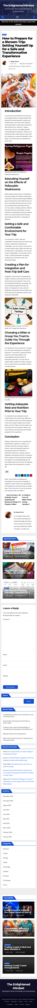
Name (5, 654)
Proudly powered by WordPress (10, 999)
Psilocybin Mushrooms (15, 66)
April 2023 (6, 823)
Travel (4, 34)
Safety (23, 66)
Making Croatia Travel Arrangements (14, 734)
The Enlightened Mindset (18, 5)
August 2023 (7, 805)
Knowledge (6, 867)
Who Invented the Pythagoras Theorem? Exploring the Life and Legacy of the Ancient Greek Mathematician (18, 781)
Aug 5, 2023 (9, 952)
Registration (15, 488)
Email (5, 665)
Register (28, 1004)
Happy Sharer (15, 61)
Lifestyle (5, 871)
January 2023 (7, 837)
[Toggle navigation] (17, 17)
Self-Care (28, 66)
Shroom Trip (12, 68)
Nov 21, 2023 (9, 934)
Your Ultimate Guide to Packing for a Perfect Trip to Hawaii (17, 573)
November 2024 (8, 796)
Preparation (29, 63)
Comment (6, 619)
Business (6, 849)
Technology (6, 880)
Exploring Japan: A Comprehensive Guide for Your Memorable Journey (17, 553)
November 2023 (8, 801)
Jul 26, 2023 (9, 970)
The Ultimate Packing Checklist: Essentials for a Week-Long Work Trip (17, 592)
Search (5, 695)
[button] (31, 17)
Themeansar (31, 999)
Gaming (5, 858)
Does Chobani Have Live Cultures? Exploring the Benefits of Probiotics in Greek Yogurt (18, 773)
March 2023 (6, 828)
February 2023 (7, 832)
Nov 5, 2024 (9, 915)
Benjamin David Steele (10, 770)
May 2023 (6, 819)
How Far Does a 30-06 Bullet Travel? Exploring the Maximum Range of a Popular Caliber (13, 499)
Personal (6, 876)
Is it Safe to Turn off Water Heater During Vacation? (27, 499)
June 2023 (6, 814)
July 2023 (6, 810)
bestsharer (19, 915)
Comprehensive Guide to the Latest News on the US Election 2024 (17, 912)
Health (5, 862)
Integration (22, 63)
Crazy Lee (19, 934)
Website (5, 676)
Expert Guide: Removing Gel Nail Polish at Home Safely (16, 930)
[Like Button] (7, 471)
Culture (5, 853)
